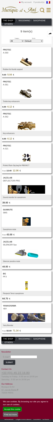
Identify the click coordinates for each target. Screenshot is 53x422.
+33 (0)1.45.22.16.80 (15, 372)
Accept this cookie (12, 409)
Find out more (10, 414)
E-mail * (6, 357)
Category (17, 38)
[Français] (48, 2)
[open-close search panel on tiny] (42, 10)
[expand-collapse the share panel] (50, 34)
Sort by (33, 38)
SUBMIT (9, 362)
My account (26, 2)
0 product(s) (38, 2)
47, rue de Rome (9, 390)
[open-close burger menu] (48, 10)
